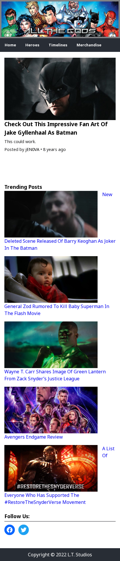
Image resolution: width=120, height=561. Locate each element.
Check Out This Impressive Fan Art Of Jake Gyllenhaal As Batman (56, 128)
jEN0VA (32, 149)
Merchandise (89, 45)
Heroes (32, 45)
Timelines (58, 45)
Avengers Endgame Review (33, 437)
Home (10, 45)
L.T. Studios (80, 554)
